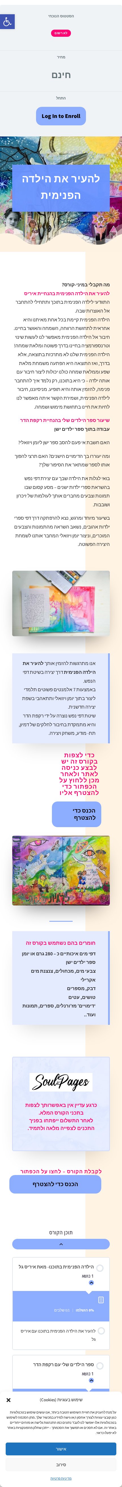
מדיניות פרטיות (61, 1478)
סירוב (61, 1464)
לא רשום (61, 33)
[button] (7, 21)
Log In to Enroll (61, 116)
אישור (61, 1449)
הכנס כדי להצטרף (84, 814)
